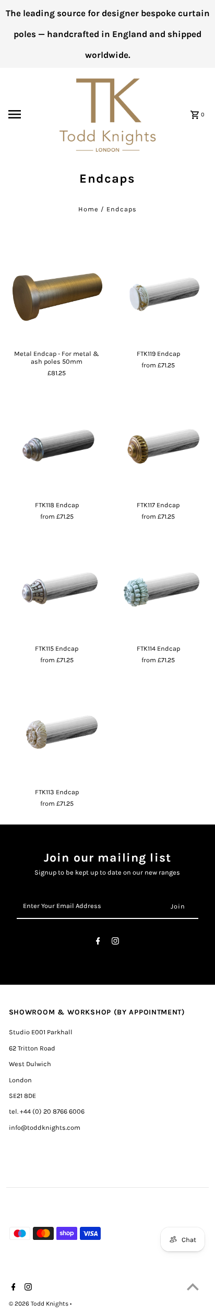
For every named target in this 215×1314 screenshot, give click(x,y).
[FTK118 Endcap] (57, 448)
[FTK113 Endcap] (57, 734)
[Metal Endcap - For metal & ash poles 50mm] (57, 296)
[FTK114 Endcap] (158, 591)
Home (88, 209)
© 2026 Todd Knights (39, 1303)
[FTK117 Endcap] (158, 448)
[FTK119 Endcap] (158, 296)
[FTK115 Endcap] (57, 591)
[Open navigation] (28, 114)
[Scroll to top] (193, 1286)
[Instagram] (115, 942)
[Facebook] (98, 942)
